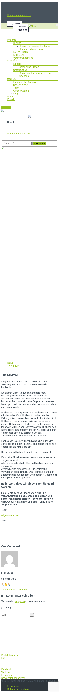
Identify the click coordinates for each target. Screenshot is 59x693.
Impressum (13, 686)
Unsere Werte (20, 85)
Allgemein (6, 515)
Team (16, 87)
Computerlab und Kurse (31, 49)
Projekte (11, 39)
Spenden (24, 76)
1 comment (13, 365)
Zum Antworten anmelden (14, 589)
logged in (20, 601)
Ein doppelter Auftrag (24, 82)
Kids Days (18, 54)
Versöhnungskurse (23, 57)
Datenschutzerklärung (18, 689)
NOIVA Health (20, 52)
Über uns (12, 78)
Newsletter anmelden (18, 133)
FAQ (15, 93)
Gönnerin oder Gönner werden (35, 73)
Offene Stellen (21, 90)
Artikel (15, 515)
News (10, 96)
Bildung (17, 43)
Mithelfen (12, 60)
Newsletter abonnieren (19, 15)
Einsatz (17, 63)
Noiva (10, 362)
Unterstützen (20, 69)
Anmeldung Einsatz (29, 67)
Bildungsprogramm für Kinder (34, 46)
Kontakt (11, 99)
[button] (9, 655)
